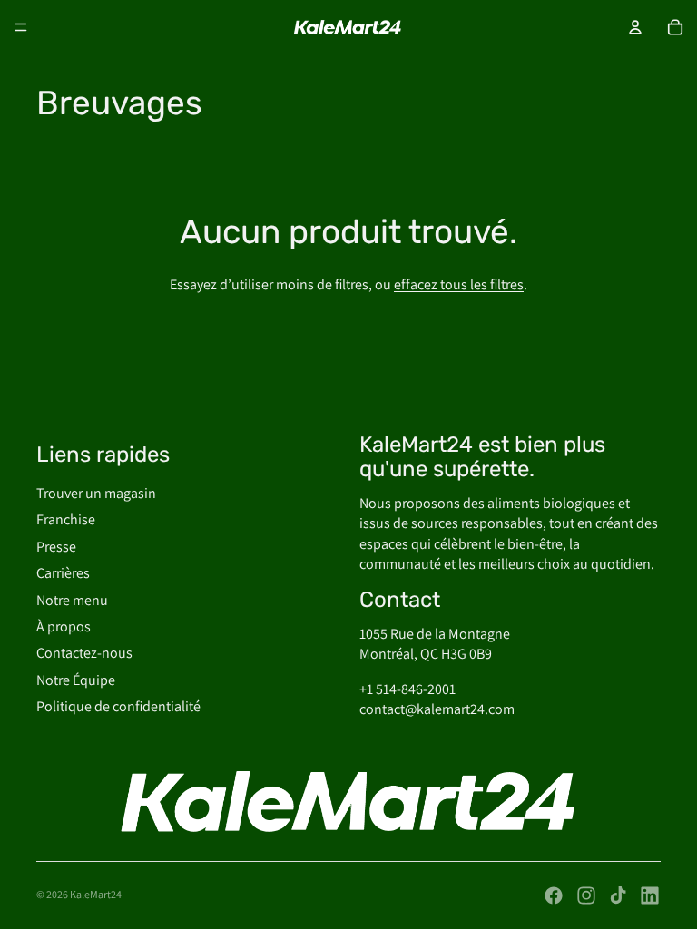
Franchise (65, 519)
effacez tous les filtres (459, 284)
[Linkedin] (650, 895)
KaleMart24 (96, 894)
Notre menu (72, 600)
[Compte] (635, 27)
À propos (63, 626)
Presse (56, 546)
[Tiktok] (618, 895)
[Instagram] (586, 895)
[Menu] (21, 27)
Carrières (63, 572)
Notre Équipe (75, 679)
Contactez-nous (84, 652)
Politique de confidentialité (118, 706)
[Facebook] (553, 895)
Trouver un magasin (96, 493)
